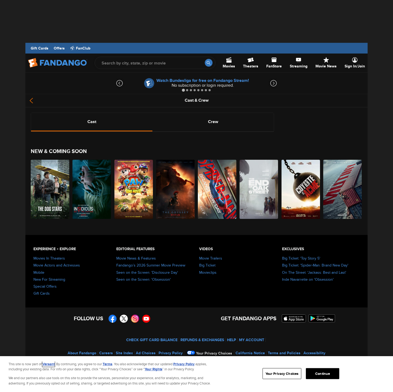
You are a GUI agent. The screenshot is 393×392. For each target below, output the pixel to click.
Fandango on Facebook (113, 319)
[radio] (91, 122)
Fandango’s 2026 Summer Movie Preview (150, 265)
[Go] (209, 63)
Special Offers (45, 286)
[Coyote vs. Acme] (301, 189)
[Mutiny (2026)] (342, 189)
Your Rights (153, 369)
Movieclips (208, 272)
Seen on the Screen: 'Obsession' (143, 279)
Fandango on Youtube (146, 319)
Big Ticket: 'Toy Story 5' (301, 258)
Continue (322, 373)
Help (231, 339)
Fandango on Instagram (135, 319)
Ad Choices (146, 353)
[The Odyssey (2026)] (175, 189)
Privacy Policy (171, 353)
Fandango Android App (322, 318)
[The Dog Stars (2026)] (50, 189)
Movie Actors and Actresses (56, 265)
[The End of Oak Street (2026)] (259, 189)
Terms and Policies (284, 353)
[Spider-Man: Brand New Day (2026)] (217, 189)
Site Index (124, 353)
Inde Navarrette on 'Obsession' (308, 279)
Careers (106, 353)
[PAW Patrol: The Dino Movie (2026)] (133, 189)
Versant (49, 364)
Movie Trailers (210, 258)
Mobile (38, 272)
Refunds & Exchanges (202, 339)
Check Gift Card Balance (152, 339)
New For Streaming (49, 279)
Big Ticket (207, 265)
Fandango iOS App (294, 318)
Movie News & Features (136, 258)
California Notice (250, 353)
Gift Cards (39, 48)
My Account (251, 339)
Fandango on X (124, 319)
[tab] (183, 90)
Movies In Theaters (49, 258)
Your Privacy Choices (214, 353)
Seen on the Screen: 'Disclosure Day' (147, 272)
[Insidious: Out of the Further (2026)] (91, 189)
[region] (196, 374)
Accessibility (314, 353)
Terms (107, 364)
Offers (59, 48)
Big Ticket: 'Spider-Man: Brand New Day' (315, 265)
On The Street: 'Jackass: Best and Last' (314, 272)
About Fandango (82, 353)
